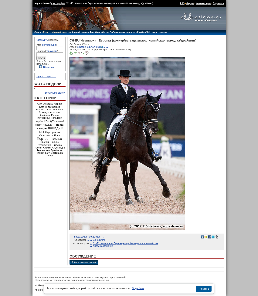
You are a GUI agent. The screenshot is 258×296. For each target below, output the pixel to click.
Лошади (48, 124)
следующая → (96, 236)
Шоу (47, 153)
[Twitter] (213, 236)
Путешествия (44, 145)
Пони (57, 135)
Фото (105, 32)
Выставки (55, 112)
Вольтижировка (54, 109)
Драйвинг (45, 115)
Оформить (42, 40)
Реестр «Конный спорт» (56, 32)
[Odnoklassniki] (205, 236)
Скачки (47, 147)
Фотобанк (95, 32)
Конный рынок (80, 32)
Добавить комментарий (84, 262)
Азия (39, 104)
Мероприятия (52, 132)
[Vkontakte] (202, 236)
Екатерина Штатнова (88, 47)
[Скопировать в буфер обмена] (216, 236)
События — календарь (122, 32)
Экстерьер (57, 153)
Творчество (43, 150)
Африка (58, 104)
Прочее (55, 142)
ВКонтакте (49, 67)
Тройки (40, 153)
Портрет (43, 139)
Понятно (204, 288)
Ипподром (56, 118)
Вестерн (40, 109)
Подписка (218, 3)
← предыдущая (79, 236)
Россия (38, 147)
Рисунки (58, 144)
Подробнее (138, 288)
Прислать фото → (46, 76)
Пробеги (44, 142)
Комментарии (203, 3)
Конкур (49, 121)
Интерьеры (43, 118)
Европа (55, 115)
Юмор (49, 155)
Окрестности (46, 135)
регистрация (49, 45)
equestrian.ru (42, 3)
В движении (52, 106)
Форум (190, 3)
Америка (48, 104)
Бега (41, 107)
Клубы (140, 32)
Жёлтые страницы (156, 32)
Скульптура (58, 147)
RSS (182, 3)
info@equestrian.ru (43, 285)
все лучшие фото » (55, 92)
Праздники (57, 139)
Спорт (37, 32)
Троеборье (57, 150)
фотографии (58, 3)
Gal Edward (99, 240)
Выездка (44, 112)
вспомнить (51, 51)
